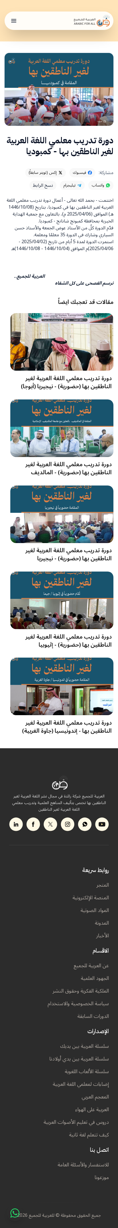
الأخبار (102, 935)
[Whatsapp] (85, 824)
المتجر (103, 884)
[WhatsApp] (15, 1213)
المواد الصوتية (94, 910)
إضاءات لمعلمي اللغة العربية (81, 1084)
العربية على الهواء (92, 1109)
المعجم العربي (95, 1096)
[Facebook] (33, 824)
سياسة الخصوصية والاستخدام (78, 1003)
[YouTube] (102, 824)
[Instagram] (67, 824)
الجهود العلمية (95, 978)
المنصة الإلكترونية (90, 897)
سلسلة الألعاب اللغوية (87, 1071)
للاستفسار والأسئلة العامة (83, 1164)
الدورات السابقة (93, 1016)
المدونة (102, 922)
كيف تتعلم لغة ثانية (89, 1134)
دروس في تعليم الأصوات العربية (76, 1122)
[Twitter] (50, 824)
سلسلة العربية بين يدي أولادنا (79, 1058)
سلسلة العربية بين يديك (84, 1046)
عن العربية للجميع (91, 965)
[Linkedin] (16, 824)
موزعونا (102, 1177)
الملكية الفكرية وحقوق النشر (81, 990)
